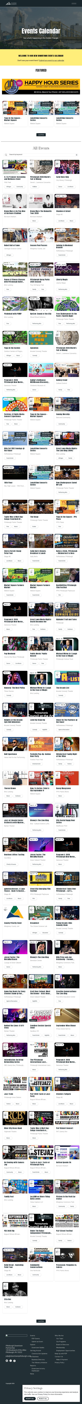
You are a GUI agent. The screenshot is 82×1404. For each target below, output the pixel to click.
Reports (33, 1366)
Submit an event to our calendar (51, 60)
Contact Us (59, 1357)
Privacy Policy (59, 1363)
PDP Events (36, 1339)
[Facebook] (7, 1361)
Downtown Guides (38, 1348)
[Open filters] (76, 154)
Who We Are (59, 1336)
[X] (11, 1361)
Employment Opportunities (65, 1351)
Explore (32, 1345)
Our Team (59, 1339)
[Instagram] (14, 1361)
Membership (60, 1348)
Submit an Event (37, 1342)
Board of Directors (62, 1345)
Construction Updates (39, 1354)
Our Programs (61, 1342)
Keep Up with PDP (61, 1354)
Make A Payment (62, 1360)
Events (32, 1336)
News (32, 1374)
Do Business (34, 1357)
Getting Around (35, 1351)
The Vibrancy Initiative (39, 1363)
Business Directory (38, 1360)
